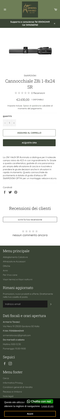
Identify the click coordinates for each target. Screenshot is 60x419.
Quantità (7, 116)
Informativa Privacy (13, 382)
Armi (5, 270)
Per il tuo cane (10, 274)
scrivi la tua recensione (30, 219)
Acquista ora (29, 142)
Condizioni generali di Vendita (17, 387)
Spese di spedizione (32, 105)
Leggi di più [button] (47, 406)
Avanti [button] (30, 414)
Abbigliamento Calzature (15, 257)
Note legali (8, 396)
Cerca (6, 378)
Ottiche (6, 266)
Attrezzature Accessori (14, 261)
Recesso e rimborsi (12, 391)
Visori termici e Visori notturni (17, 279)
